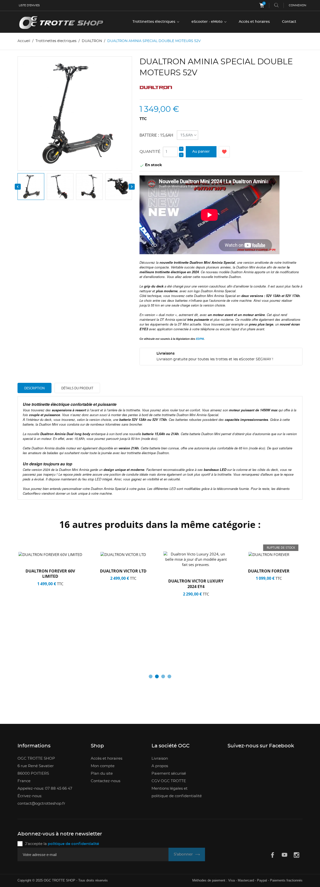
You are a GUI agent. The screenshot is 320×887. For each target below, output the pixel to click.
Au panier (201, 151)
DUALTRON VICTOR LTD (123, 571)
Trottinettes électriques (154, 22)
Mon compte (102, 766)
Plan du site (102, 773)
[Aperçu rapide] (45, 650)
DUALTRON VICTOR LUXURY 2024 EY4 (196, 583)
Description (34, 388)
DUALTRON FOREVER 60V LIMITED (50, 573)
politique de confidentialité (73, 844)
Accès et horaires (254, 22)
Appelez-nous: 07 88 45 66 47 (45, 788)
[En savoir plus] (57, 650)
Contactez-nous (105, 781)
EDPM (200, 338)
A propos (160, 766)
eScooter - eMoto (208, 22)
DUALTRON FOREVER (269, 571)
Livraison (160, 758)
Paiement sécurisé (169, 773)
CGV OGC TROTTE (169, 781)
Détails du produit (77, 388)
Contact (289, 22)
